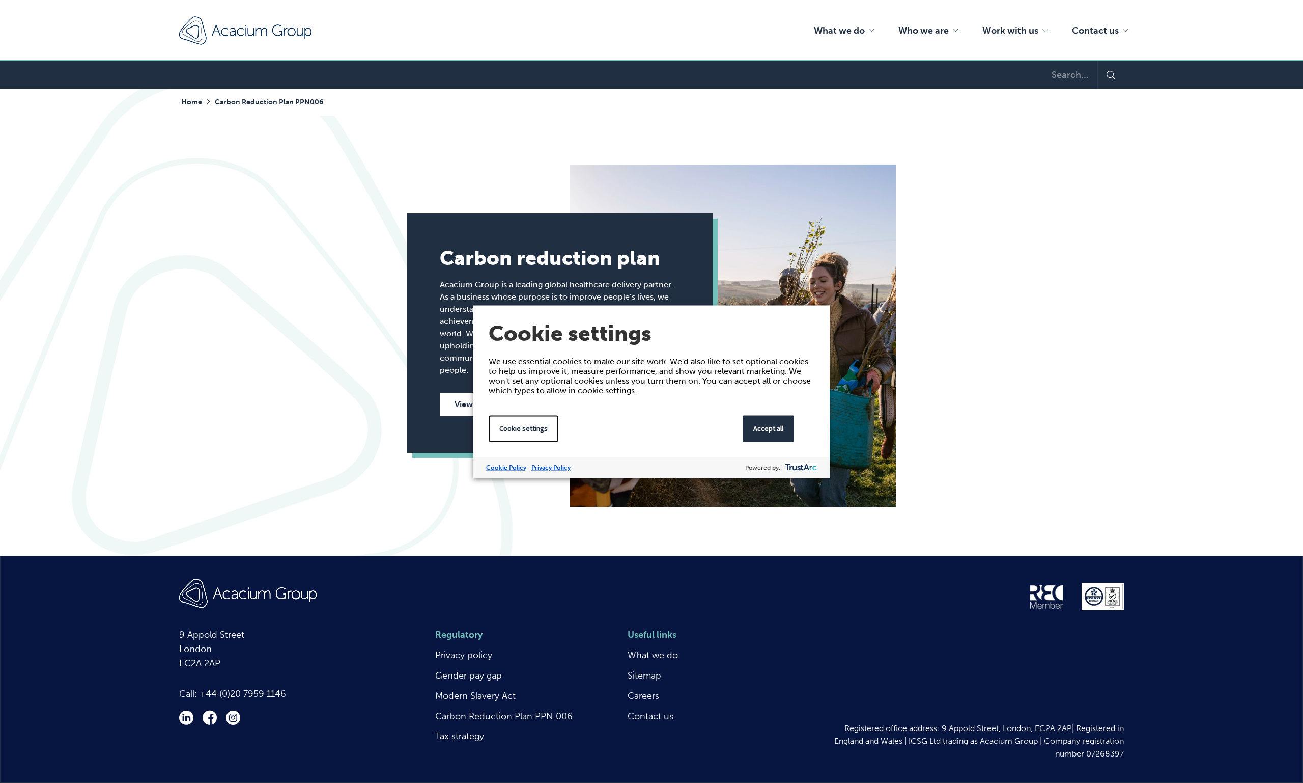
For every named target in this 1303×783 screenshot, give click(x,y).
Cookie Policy (506, 467)
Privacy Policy (551, 467)
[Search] (1110, 75)
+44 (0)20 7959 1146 (243, 693)
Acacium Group (245, 30)
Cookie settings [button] (523, 428)
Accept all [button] (768, 428)
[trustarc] (800, 467)
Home (191, 102)
